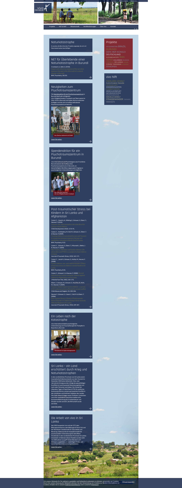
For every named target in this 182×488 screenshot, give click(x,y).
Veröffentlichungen (89, 26)
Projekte (52, 26)
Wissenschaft (74, 26)
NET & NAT (62, 26)
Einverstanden (128, 482)
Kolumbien (117, 60)
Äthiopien (111, 66)
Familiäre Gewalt (115, 81)
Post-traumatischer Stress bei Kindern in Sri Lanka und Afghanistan (70, 212)
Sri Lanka (118, 62)
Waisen (110, 101)
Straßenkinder (114, 99)
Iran (122, 57)
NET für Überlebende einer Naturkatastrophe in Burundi (69, 61)
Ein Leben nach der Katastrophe (63, 318)
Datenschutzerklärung (72, 485)
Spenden (113, 1)
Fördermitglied (123, 1)
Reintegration (112, 95)
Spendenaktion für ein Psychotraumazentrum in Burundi (67, 154)
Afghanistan (112, 47)
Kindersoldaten (113, 87)
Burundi (111, 49)
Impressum (95, 485)
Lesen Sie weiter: (56, 139)
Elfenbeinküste (112, 57)
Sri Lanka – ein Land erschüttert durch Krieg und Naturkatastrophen (69, 369)
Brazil (122, 46)
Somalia (110, 62)
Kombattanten (113, 89)
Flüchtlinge (111, 83)
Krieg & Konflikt (113, 91)
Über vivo (103, 26)
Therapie (127, 99)
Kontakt (113, 26)
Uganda (125, 64)
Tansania (117, 64)
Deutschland (113, 54)
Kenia (109, 59)
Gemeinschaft (112, 85)
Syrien (109, 64)
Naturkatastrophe (113, 93)
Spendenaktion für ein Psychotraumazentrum (68, 94)
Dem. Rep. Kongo (116, 51)
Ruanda (126, 60)
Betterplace (134, 1)
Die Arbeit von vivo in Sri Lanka (67, 420)
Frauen (121, 83)
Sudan (125, 62)
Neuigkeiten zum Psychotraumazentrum (66, 88)
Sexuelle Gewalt (113, 97)
